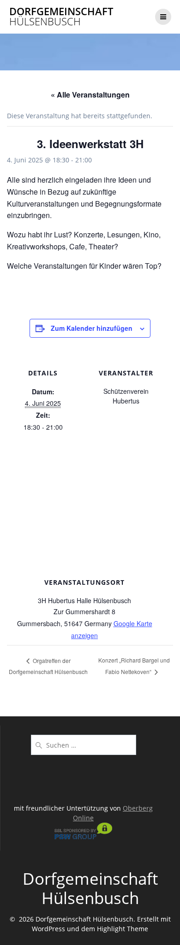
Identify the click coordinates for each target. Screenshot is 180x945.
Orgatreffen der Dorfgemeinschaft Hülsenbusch (48, 666)
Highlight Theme (122, 928)
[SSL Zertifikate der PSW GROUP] (83, 836)
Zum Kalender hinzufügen (91, 328)
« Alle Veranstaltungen (90, 94)
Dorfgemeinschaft (61, 16)
